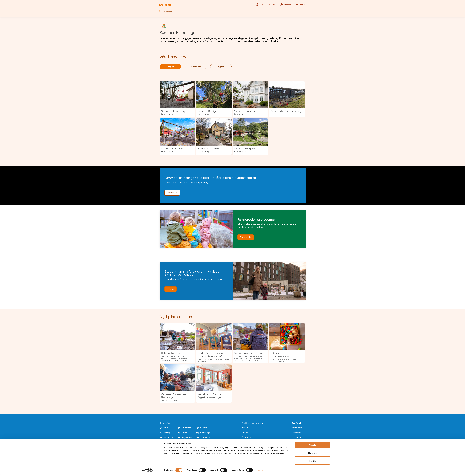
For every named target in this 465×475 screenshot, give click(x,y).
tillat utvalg (312, 453)
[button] (271, 4)
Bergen (170, 66)
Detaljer (261, 470)
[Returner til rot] (160, 11)
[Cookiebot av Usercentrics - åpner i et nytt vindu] (148, 470)
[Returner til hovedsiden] (165, 5)
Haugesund (195, 66)
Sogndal (221, 66)
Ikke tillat (312, 461)
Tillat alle (312, 445)
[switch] (202, 470)
